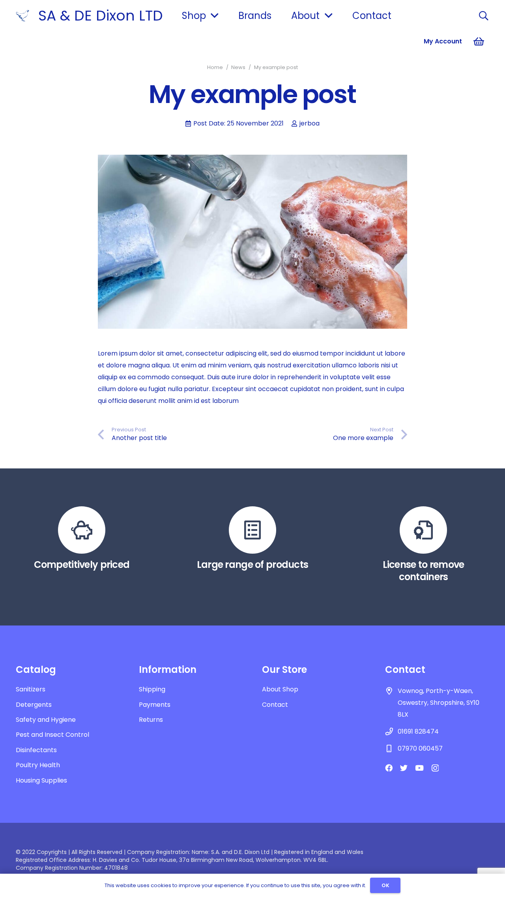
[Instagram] (435, 768)
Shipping (152, 689)
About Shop (280, 689)
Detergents (34, 704)
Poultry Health (38, 765)
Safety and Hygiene (46, 719)
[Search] (483, 16)
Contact (275, 704)
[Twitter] (404, 768)
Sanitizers (30, 689)
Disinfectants (36, 750)
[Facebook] (389, 768)
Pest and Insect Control (52, 734)
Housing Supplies (41, 780)
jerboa (309, 123)
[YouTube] (419, 768)
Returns (151, 719)
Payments (154, 704)
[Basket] (478, 41)
